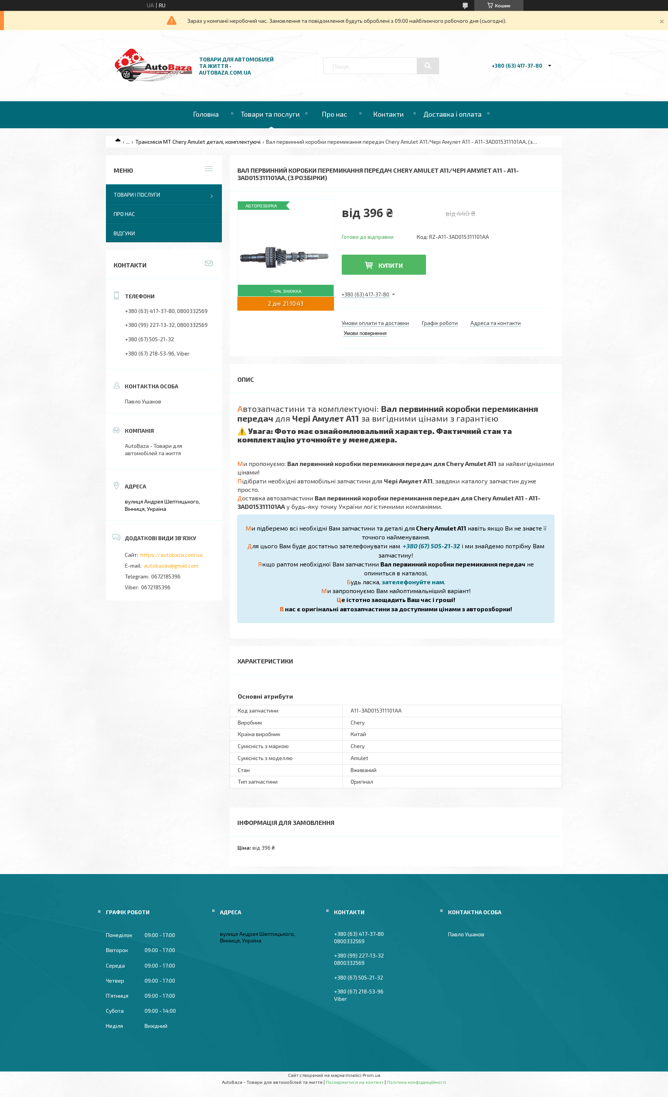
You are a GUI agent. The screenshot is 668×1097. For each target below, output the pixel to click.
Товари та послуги (270, 114)
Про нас (334, 114)
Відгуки (124, 233)
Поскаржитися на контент (354, 1082)
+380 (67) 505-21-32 (431, 545)
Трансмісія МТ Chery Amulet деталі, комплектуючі (198, 141)
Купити (390, 265)
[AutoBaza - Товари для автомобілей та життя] (153, 79)
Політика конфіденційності (416, 1082)
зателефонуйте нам (413, 581)
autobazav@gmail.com (171, 565)
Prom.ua (371, 1075)
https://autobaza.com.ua (171, 554)
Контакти (388, 114)
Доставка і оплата (452, 114)
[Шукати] (428, 66)
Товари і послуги (137, 194)
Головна (206, 114)
